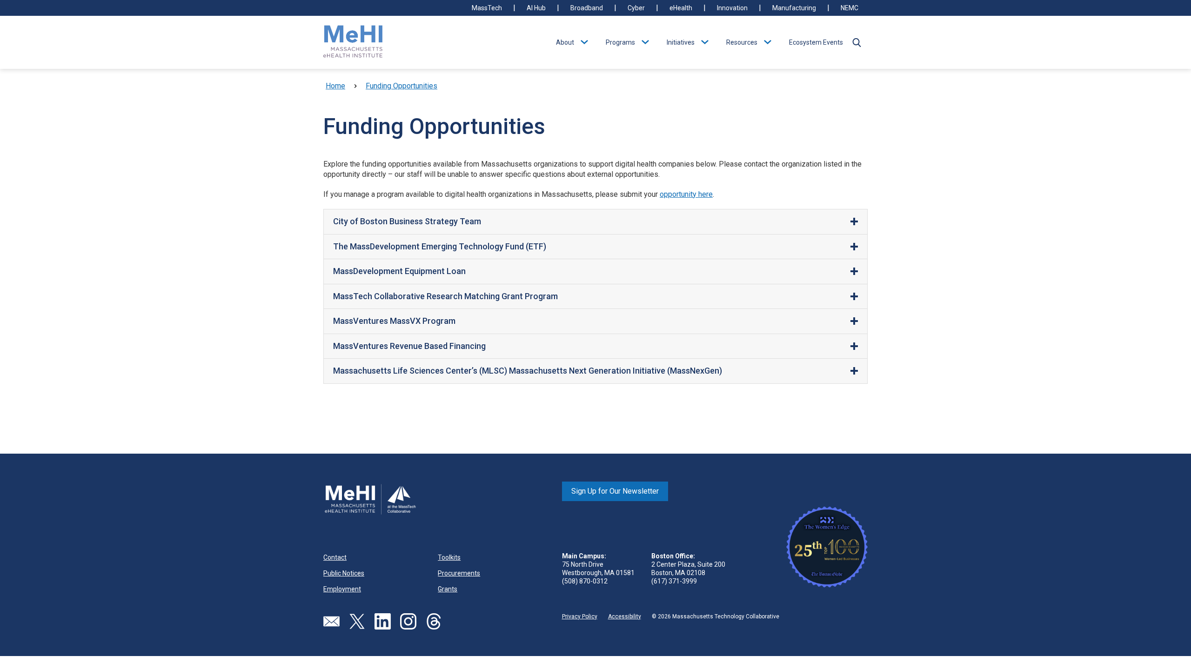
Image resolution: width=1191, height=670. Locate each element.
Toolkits (449, 557)
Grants (447, 589)
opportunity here (686, 194)
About (565, 42)
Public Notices (343, 573)
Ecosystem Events (816, 42)
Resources (741, 42)
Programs (620, 42)
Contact (335, 557)
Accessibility (624, 616)
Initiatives (681, 42)
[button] (856, 42)
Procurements (459, 573)
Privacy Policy (579, 616)
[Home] (353, 42)
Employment (342, 589)
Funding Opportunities (401, 85)
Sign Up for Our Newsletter (615, 491)
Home (335, 85)
